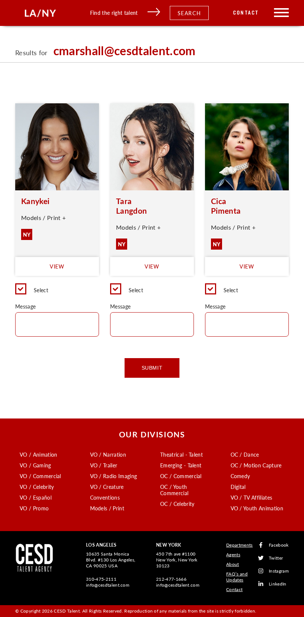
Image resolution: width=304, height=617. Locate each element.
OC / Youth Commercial (174, 490)
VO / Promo (34, 508)
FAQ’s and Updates (237, 577)
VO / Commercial (40, 476)
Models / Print (107, 508)
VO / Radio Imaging (113, 476)
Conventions (105, 497)
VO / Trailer (104, 465)
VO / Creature (107, 486)
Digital (238, 486)
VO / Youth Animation (257, 508)
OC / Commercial (181, 476)
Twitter (276, 558)
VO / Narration (108, 454)
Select (41, 290)
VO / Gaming (35, 465)
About (232, 564)
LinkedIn (278, 584)
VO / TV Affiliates (251, 497)
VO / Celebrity (37, 486)
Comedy (240, 476)
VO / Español (36, 497)
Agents (233, 554)
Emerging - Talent (180, 465)
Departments (239, 545)
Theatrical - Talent (181, 454)
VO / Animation (38, 454)
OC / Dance (245, 454)
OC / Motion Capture (256, 465)
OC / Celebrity (177, 503)
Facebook (279, 545)
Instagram (279, 571)
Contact (246, 12)
